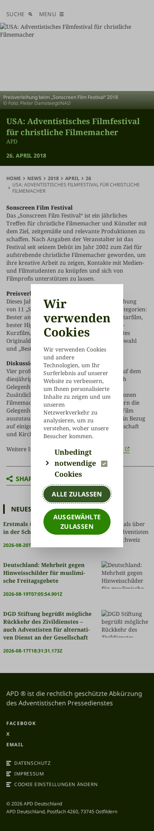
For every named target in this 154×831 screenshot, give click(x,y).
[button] (77, 463)
